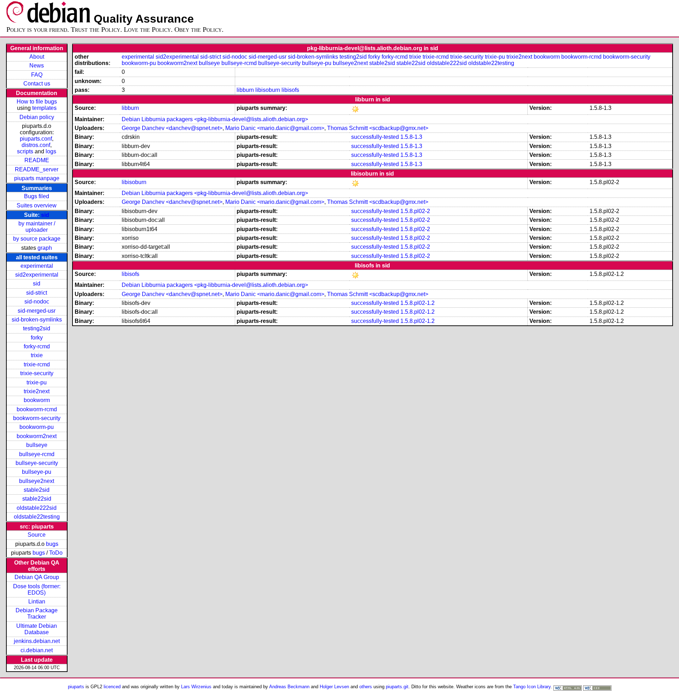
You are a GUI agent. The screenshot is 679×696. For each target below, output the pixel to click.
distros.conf (36, 145)
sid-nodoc (36, 302)
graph (44, 248)
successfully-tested (375, 137)
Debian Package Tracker (37, 613)
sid (45, 215)
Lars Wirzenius (196, 686)
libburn (245, 90)
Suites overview (37, 205)
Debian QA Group (36, 577)
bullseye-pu (36, 472)
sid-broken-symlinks (37, 320)
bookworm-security (36, 418)
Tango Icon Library (532, 686)
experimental (37, 266)
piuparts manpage (36, 178)
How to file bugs (37, 102)
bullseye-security (37, 463)
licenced (112, 686)
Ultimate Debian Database (36, 629)
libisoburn (267, 90)
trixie (37, 355)
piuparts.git (397, 686)
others (365, 686)
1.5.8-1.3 (411, 137)
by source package (36, 239)
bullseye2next (36, 481)
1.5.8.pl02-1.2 (417, 303)
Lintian (36, 601)
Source (37, 535)
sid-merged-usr (37, 311)
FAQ (36, 75)
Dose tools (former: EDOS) (36, 589)
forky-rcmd (37, 346)
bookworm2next (37, 436)
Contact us (36, 84)
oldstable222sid (37, 508)
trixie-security (36, 373)
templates (44, 108)
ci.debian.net (37, 650)
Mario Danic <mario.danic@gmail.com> (274, 128)
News (36, 66)
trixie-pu (37, 382)
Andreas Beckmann (289, 686)
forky (37, 338)
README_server (36, 169)
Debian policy (36, 117)
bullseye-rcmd (36, 454)
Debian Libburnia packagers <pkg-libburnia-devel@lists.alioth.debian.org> (215, 119)
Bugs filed (36, 196)
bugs (52, 544)
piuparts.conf (36, 139)
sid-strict (36, 293)
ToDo (56, 553)
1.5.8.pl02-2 (415, 211)
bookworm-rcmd (37, 409)
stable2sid (37, 490)
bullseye (36, 445)
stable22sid (36, 499)
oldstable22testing (37, 517)
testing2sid (36, 328)
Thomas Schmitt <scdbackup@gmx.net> (377, 128)
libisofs (290, 90)
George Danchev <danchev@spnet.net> (172, 128)
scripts (25, 151)
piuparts (76, 686)
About (36, 57)
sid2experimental (36, 275)
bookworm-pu (36, 427)
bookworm (37, 400)
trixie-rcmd (37, 364)
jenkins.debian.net (37, 641)
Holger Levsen (334, 686)
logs (51, 151)
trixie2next (37, 391)
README (36, 160)
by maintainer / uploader (36, 226)
